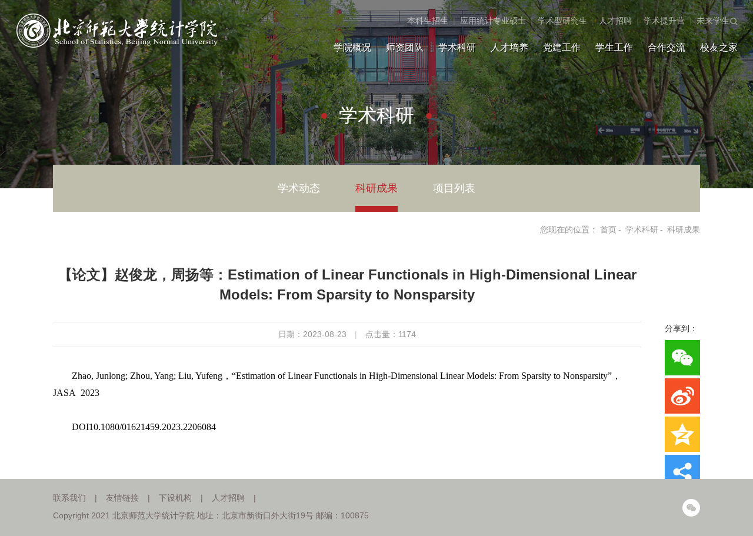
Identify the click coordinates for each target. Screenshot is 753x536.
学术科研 (457, 47)
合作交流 (666, 47)
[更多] (682, 472)
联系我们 (69, 497)
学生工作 (614, 47)
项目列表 (454, 188)
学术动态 (299, 188)
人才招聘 (615, 20)
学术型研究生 (562, 20)
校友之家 (719, 47)
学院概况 (352, 47)
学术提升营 (664, 20)
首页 (608, 229)
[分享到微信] (682, 357)
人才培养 (509, 47)
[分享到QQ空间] (682, 434)
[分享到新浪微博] (682, 396)
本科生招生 (427, 20)
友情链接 (122, 497)
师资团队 (405, 47)
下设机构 (175, 497)
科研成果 (376, 188)
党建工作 (562, 47)
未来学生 (713, 20)
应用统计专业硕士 (493, 20)
